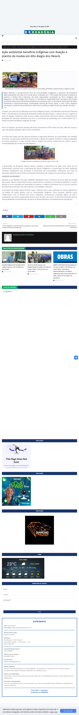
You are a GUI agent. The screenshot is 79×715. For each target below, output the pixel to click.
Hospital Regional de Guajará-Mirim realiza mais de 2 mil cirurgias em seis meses (13, 267)
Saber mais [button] (54, 712)
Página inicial (6, 47)
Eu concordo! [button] (68, 711)
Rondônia (13, 47)
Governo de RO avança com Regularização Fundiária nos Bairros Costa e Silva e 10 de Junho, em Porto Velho (39, 268)
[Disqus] (39, 363)
